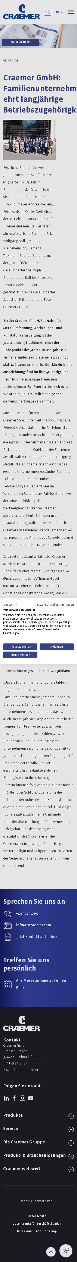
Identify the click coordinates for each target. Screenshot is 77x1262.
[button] (11, 604)
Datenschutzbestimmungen (55, 604)
